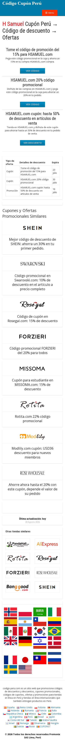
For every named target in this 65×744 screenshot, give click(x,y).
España (10, 707)
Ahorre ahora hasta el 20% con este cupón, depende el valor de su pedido (32, 489)
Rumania (29, 710)
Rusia (31, 726)
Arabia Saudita (49, 719)
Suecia (20, 726)
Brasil (40, 716)
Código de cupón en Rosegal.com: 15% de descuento (33, 318)
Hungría (54, 723)
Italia (54, 710)
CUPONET (44, 726)
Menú (50, 12)
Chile (43, 713)
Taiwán (33, 719)
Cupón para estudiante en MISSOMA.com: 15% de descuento (32, 384)
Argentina (17, 716)
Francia (42, 710)
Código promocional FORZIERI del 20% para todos (33, 350)
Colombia (56, 713)
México (32, 713)
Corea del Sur (17, 719)
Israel (11, 723)
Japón (51, 716)
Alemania (55, 707)
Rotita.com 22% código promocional (32, 418)
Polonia (41, 707)
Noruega (24, 723)
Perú (29, 716)
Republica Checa (14, 713)
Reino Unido (25, 707)
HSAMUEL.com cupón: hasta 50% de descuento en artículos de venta (32, 118)
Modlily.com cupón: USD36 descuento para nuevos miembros (32, 452)
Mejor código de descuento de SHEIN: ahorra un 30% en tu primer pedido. (32, 243)
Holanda (14, 710)
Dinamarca (39, 723)
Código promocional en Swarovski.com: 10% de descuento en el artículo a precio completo (32, 282)
